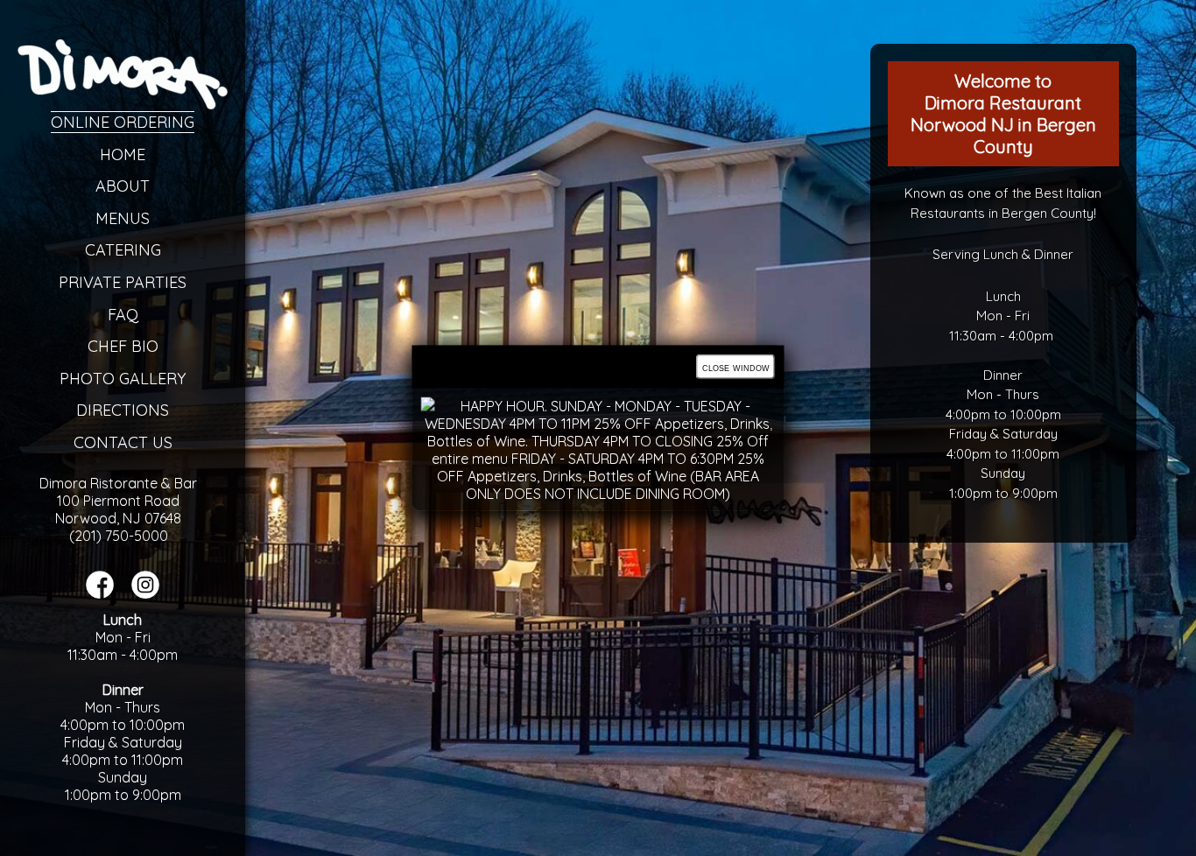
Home (122, 154)
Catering (123, 250)
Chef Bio (123, 346)
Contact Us (123, 442)
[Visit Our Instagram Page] (145, 593)
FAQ (123, 315)
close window (736, 367)
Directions (122, 410)
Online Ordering (122, 122)
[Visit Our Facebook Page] (100, 593)
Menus (122, 218)
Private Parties (122, 282)
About (122, 186)
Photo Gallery (123, 378)
